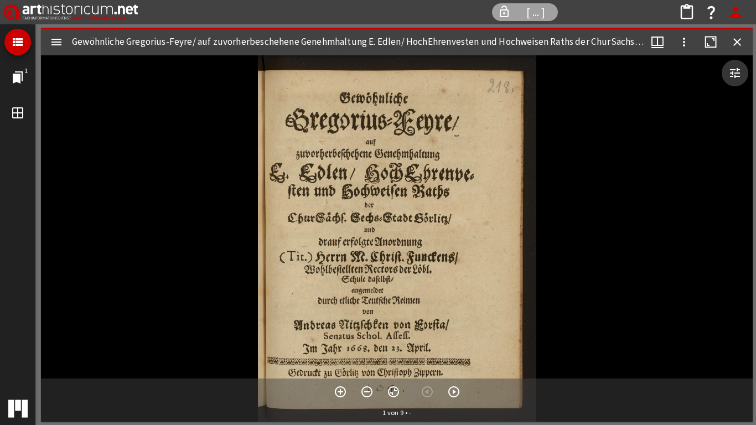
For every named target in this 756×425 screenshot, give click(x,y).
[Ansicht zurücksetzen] (393, 392)
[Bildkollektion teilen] (687, 12)
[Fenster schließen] (737, 42)
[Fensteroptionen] (684, 42)
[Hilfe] (711, 12)
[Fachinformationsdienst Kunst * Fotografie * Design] (71, 12)
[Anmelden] (735, 12)
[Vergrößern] (340, 392)
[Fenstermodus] (17, 113)
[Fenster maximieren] (710, 42)
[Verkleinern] (367, 392)
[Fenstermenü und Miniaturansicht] (657, 42)
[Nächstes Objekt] (454, 392)
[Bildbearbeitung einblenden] (735, 73)
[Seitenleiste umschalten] (56, 42)
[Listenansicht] (17, 42)
